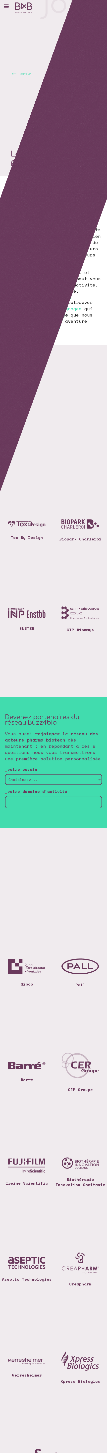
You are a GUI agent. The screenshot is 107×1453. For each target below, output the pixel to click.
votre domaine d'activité (37, 791)
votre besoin (22, 769)
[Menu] (6, 6)
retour (25, 73)
